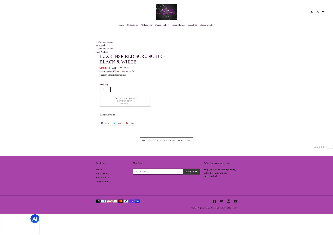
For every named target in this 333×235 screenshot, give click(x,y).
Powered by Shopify (229, 208)
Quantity (104, 84)
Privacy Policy (102, 173)
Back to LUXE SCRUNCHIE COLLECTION (168, 140)
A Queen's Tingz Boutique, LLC (210, 208)
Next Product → (103, 45)
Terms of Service (103, 181)
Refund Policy (102, 177)
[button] (117, 71)
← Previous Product (105, 42)
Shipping (103, 75)
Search (99, 169)
